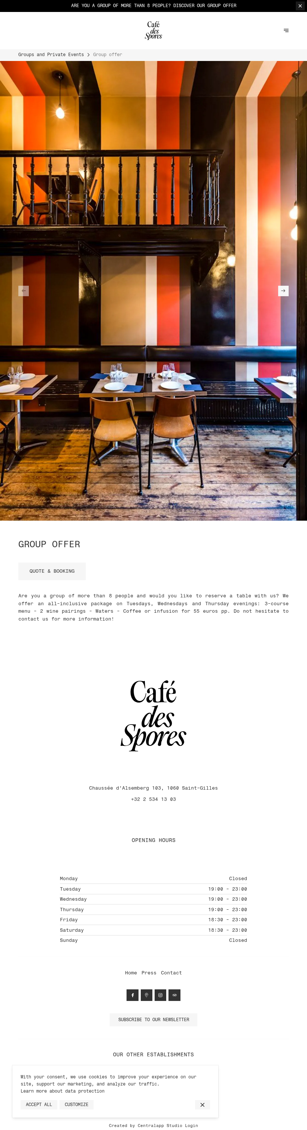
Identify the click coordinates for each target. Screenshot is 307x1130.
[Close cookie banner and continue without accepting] (202, 1105)
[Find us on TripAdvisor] (174, 995)
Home (131, 973)
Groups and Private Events (51, 54)
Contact (171, 973)
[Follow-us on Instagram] (160, 995)
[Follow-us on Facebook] (132, 995)
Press (149, 973)
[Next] (283, 290)
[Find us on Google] (146, 995)
